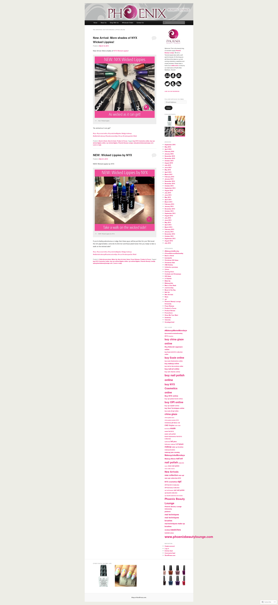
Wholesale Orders (127, 23)
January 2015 (169, 179)
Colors (167, 269)
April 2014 (168, 199)
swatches (175, 529)
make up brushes (177, 447)
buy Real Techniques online (174, 408)
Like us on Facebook (172, 91)
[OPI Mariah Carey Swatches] (174, 576)
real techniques (172, 514)
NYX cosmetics (171, 481)
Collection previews (105, 259)
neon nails (168, 468)
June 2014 (168, 195)
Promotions (169, 313)
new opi (181, 475)
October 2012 (169, 236)
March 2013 (168, 227)
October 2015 (169, 161)
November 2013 (170, 209)
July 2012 (168, 243)
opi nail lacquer (169, 490)
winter (172, 533)
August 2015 (169, 163)
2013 (166, 336)
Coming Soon (169, 272)
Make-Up (114, 259)
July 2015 (168, 165)
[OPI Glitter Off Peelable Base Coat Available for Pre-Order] (170, 121)
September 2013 (170, 213)
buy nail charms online (172, 372)
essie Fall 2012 (169, 431)
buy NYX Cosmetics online (141, 141)
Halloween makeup (170, 444)
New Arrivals (112, 141)
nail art (179, 458)
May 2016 (168, 147)
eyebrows (167, 441)
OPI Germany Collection (172, 488)
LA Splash (168, 278)
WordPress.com (170, 555)
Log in (167, 548)
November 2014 (170, 183)
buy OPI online (174, 402)
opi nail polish (179, 490)
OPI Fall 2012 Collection (172, 485)
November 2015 (170, 158)
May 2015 (168, 170)
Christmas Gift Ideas (171, 260)
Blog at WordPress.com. (139, 597)
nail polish (171, 462)
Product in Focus (122, 141)
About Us (104, 23)
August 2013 (169, 216)
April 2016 (168, 149)
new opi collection (171, 478)
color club (177, 425)
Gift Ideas (168, 276)
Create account (170, 546)
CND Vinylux (169, 425)
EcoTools (167, 428)
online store (174, 65)
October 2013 (169, 211)
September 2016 (170, 145)
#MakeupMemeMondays (176, 330)
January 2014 (169, 206)
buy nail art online (172, 369)
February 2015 (169, 177)
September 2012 (170, 238)
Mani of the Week (170, 285)
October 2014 (169, 186)
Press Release (135, 259)
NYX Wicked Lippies (121, 51)
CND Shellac (169, 265)
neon (166, 466)
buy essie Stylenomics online (174, 361)
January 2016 (169, 154)
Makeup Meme (170, 458)
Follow (168, 108)
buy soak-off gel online (172, 411)
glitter (175, 442)
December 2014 (170, 181)
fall (171, 441)
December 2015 (170, 156)
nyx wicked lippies (112, 143)
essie (173, 428)
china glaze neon (169, 417)
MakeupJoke (169, 283)
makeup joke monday (172, 452)
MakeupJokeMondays (175, 455)
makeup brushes (170, 450)
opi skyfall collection (171, 493)
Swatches (168, 317)
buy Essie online (174, 357)
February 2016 (169, 151)
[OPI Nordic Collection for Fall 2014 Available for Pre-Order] (170, 132)
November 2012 (170, 234)
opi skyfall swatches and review (174, 495)
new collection (171, 475)
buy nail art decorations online (174, 366)
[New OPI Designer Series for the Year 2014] (180, 132)
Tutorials (167, 320)
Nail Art (167, 292)
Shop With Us (114, 23)
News (128, 259)
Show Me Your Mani (171, 315)
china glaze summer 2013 (172, 420)
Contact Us (140, 23)
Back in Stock (103, 141)
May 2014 (168, 197)
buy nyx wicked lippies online (119, 261)
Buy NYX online (171, 395)
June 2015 (168, 167)
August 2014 (169, 190)
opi (166, 299)
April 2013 (168, 225)
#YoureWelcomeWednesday (174, 253)
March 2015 (168, 174)
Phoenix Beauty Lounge (125, 143)
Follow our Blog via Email (174, 99)
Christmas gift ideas (171, 423)
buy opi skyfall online (172, 406)
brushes (171, 336)
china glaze (171, 414)
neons (173, 468)
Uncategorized (169, 322)
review (167, 530)
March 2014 (168, 202)
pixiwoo (168, 511)
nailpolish (181, 463)
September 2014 (170, 188)
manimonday (169, 288)
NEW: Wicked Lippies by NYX (112, 155)
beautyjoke (168, 258)
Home (95, 23)
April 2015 (168, 172)
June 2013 (168, 220)
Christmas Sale (170, 262)
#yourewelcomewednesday (174, 333)
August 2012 (169, 241)
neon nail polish (173, 466)
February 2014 (169, 204)
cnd (179, 423)
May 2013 (168, 222)
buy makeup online (172, 363)
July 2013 (168, 218)
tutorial (167, 533)
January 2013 (169, 232)
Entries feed (169, 551)
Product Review (170, 310)
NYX (179, 478)
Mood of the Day (170, 290)
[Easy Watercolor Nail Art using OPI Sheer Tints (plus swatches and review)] (180, 121)
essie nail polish (170, 434)
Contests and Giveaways (173, 274)
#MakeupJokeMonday (172, 251)
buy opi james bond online (174, 399)
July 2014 (168, 193)
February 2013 (169, 229)
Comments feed (170, 553)
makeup (168, 446)
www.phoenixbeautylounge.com (143, 143)
